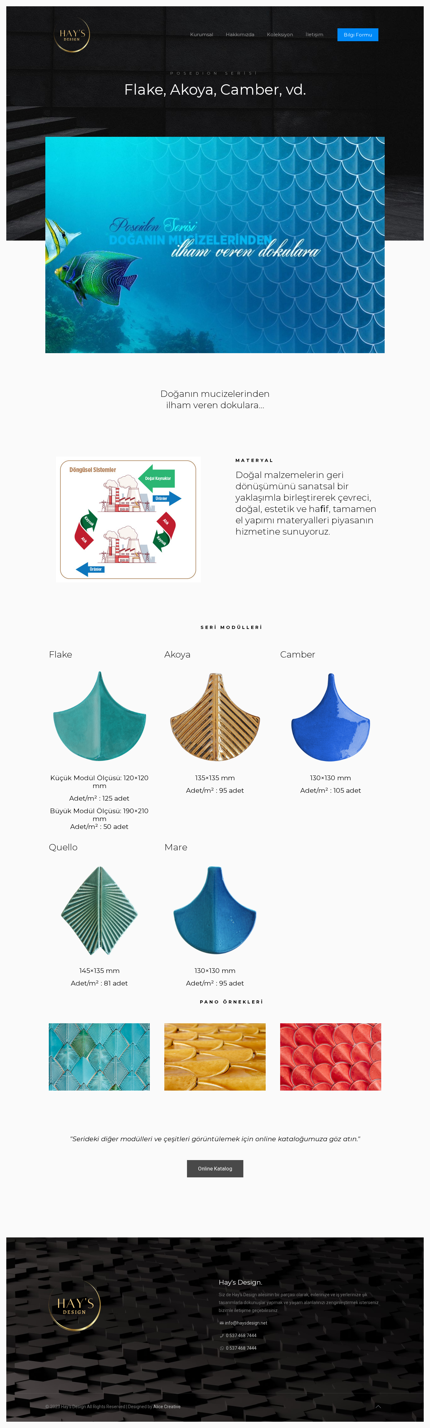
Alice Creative (167, 1406)
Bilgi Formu (358, 35)
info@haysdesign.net (246, 1322)
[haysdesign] (72, 34)
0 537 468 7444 (241, 1335)
